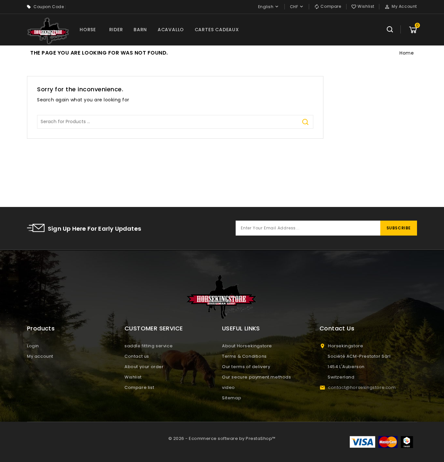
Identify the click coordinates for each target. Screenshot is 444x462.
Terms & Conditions (244, 356)
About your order (144, 367)
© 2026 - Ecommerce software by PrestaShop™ (222, 438)
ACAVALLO (171, 29)
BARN (140, 29)
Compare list (139, 387)
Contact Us (337, 328)
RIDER (116, 29)
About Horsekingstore (247, 346)
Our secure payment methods (256, 377)
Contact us (136, 356)
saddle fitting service (148, 346)
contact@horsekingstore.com (362, 387)
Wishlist (133, 377)
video (228, 387)
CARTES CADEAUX (217, 29)
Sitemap (231, 398)
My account (40, 356)
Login (33, 346)
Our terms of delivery (246, 367)
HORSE (88, 29)
